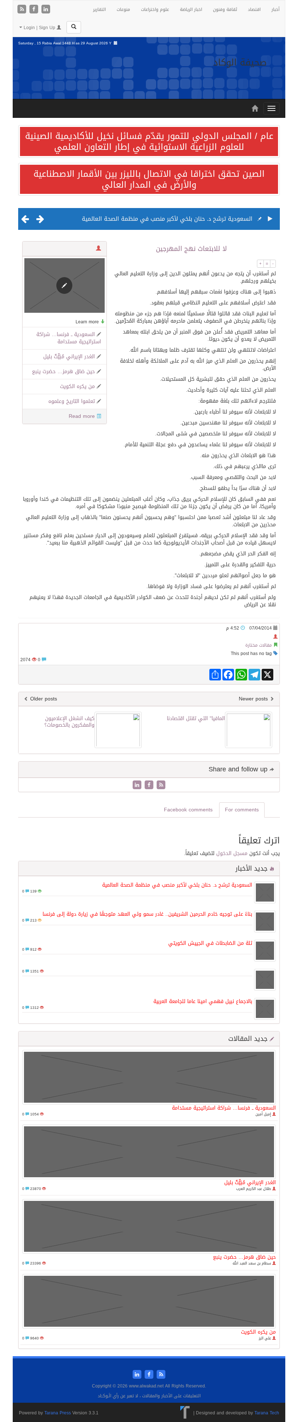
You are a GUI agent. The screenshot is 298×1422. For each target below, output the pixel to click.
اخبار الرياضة (191, 9)
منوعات (123, 9)
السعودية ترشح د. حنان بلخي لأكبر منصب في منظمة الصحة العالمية (167, 218)
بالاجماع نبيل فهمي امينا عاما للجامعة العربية (202, 1001)
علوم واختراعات (155, 9)
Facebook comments (188, 810)
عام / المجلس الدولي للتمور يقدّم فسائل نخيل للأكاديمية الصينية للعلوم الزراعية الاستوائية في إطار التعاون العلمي (149, 141)
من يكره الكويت (77, 386)
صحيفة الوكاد (240, 62)
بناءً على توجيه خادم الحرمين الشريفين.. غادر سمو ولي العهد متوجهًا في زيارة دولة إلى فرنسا (147, 914)
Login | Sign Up (39, 28)
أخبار (275, 9)
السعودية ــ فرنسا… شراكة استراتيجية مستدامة (68, 338)
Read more (82, 416)
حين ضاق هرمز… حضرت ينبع (63, 371)
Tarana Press (57, 1413)
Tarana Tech (266, 1413)
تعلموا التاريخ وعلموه (71, 401)
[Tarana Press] (185, 1413)
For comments (242, 810)
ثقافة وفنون (225, 9)
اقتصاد (254, 9)
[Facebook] (35, 10)
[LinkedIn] (46, 10)
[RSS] (23, 10)
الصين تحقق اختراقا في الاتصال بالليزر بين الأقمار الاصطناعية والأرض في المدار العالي (149, 179)
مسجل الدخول (231, 853)
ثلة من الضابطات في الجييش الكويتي (210, 943)
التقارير (99, 9)
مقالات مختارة (258, 645)
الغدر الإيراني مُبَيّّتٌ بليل (69, 357)
